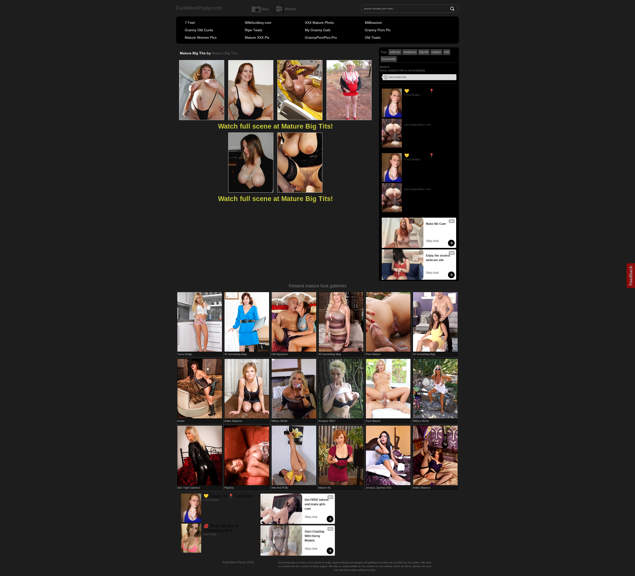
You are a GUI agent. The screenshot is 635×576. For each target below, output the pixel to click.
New (265, 9)
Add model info (397, 77)
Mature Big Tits (225, 53)
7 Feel (190, 23)
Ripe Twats (253, 30)
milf (446, 52)
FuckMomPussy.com (199, 8)
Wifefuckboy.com (258, 23)
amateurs (410, 52)
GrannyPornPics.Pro (321, 37)
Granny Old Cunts (199, 30)
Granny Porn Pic (378, 30)
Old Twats (373, 37)
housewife (389, 59)
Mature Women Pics (201, 37)
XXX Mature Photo (319, 23)
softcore (395, 52)
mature (436, 52)
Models (290, 9)
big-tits (423, 52)
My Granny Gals (317, 30)
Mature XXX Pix (257, 37)
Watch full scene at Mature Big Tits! (275, 126)
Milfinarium (373, 23)
